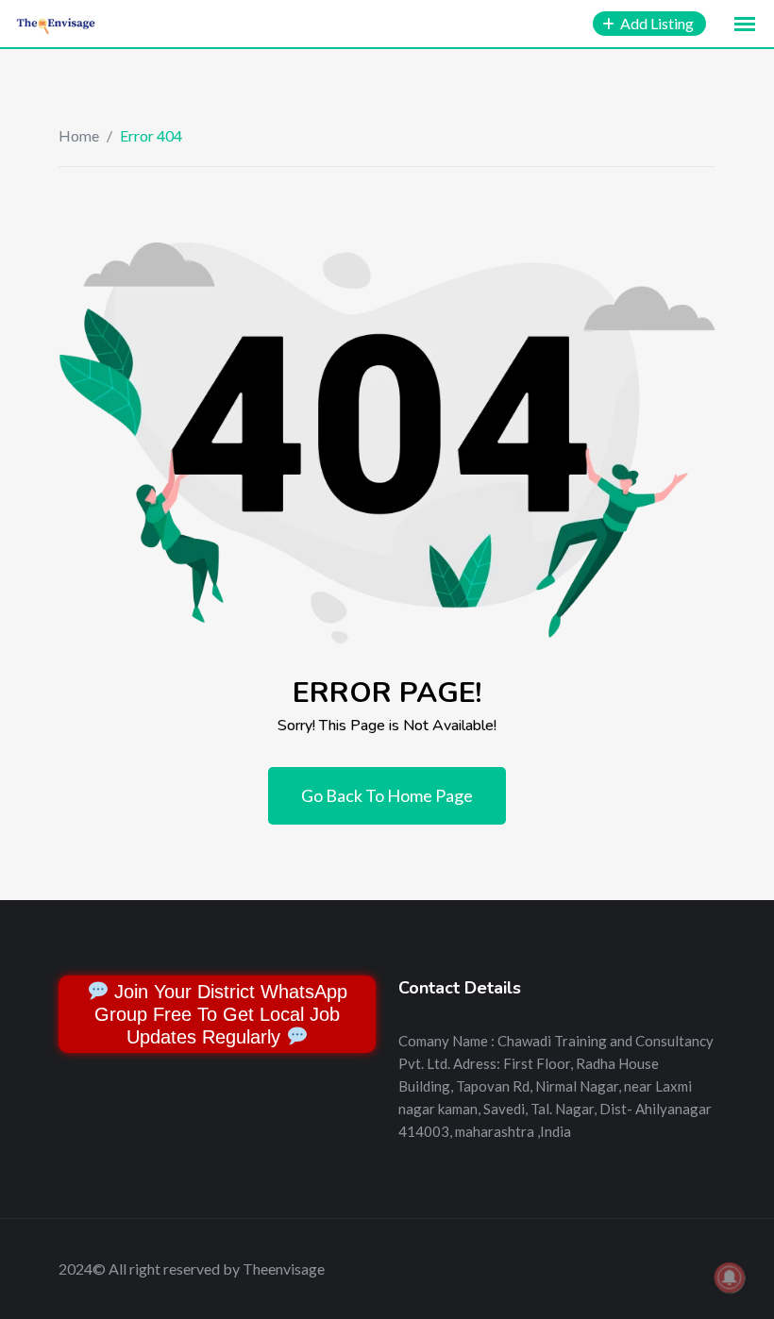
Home (79, 135)
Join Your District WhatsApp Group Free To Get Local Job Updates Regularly (220, 1014)
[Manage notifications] (730, 1277)
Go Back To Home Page (387, 795)
